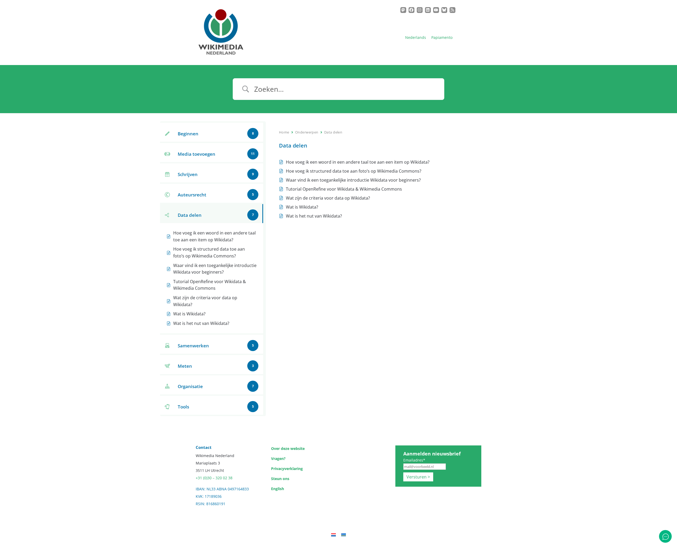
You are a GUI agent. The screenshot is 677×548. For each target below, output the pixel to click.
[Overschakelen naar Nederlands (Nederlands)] (333, 534)
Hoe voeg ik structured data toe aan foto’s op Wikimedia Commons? (353, 171)
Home (284, 132)
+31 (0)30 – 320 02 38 (214, 477)
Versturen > (418, 477)
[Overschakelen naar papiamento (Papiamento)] (343, 534)
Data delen (333, 132)
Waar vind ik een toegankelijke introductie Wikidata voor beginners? (353, 180)
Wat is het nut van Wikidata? (314, 216)
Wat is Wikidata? (302, 207)
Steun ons (280, 478)
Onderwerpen (306, 132)
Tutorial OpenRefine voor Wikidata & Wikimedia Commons (344, 189)
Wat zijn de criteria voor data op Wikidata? (328, 198)
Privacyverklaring (287, 468)
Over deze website (288, 448)
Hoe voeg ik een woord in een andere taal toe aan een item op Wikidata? (358, 162)
